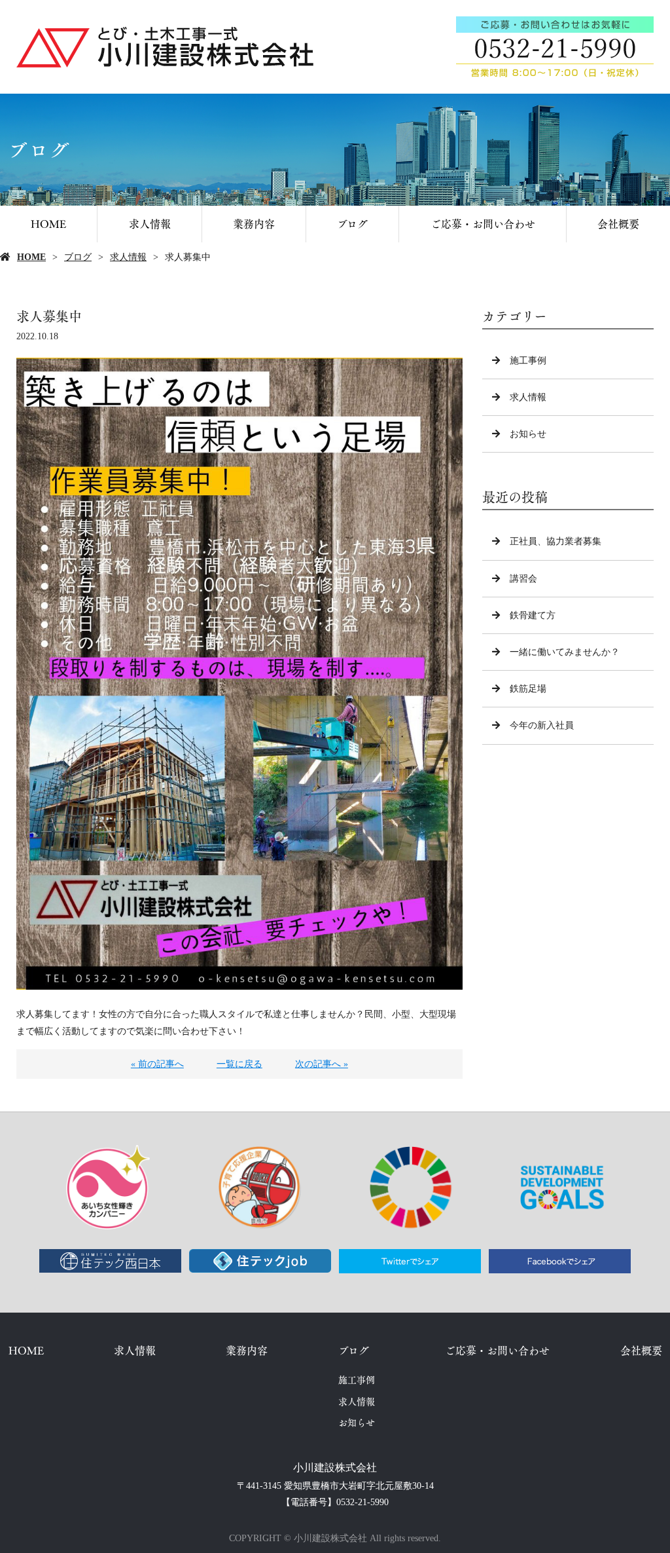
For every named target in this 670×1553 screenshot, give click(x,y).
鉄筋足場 (528, 689)
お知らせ (528, 434)
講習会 (523, 579)
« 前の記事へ (157, 1064)
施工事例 (528, 360)
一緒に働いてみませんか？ (565, 652)
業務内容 (254, 224)
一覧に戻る (239, 1064)
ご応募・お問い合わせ (483, 224)
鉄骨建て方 (532, 615)
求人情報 (150, 224)
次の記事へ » (321, 1064)
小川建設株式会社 (335, 1467)
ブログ (352, 224)
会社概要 (618, 224)
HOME (48, 224)
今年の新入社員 (542, 725)
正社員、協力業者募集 (555, 541)
